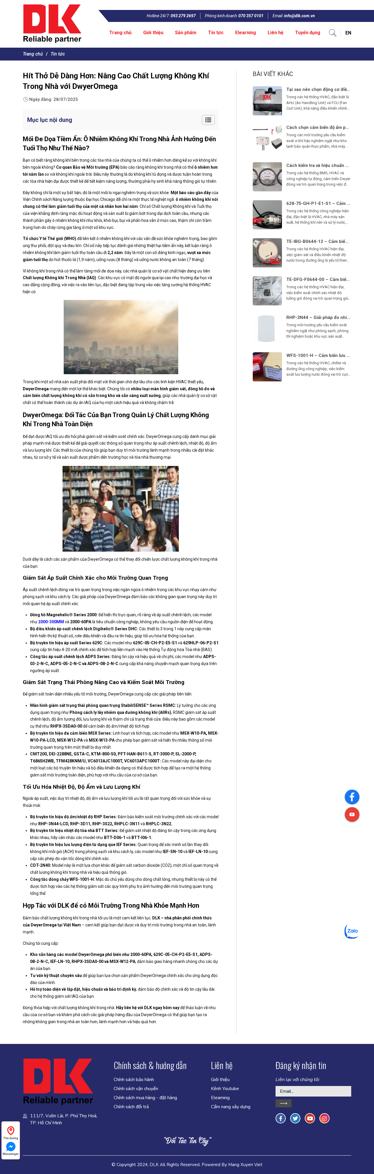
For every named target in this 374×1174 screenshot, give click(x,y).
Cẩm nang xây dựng (230, 1107)
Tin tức (216, 32)
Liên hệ (275, 32)
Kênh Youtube (225, 1088)
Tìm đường (10, 1138)
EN (348, 33)
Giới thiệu (153, 32)
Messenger (11, 1154)
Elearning (245, 32)
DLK (154, 1165)
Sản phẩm (185, 32)
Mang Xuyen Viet (245, 1165)
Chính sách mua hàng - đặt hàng (145, 1097)
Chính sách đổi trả (131, 1107)
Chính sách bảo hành (134, 1079)
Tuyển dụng (307, 32)
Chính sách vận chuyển (136, 1088)
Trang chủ (120, 32)
